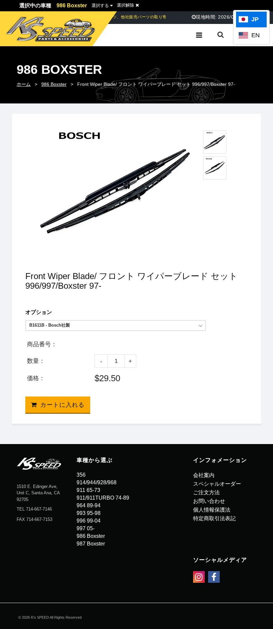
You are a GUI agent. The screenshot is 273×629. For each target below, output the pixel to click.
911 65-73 (88, 490)
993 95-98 (89, 513)
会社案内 (203, 475)
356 (81, 475)
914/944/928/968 (97, 482)
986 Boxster (54, 84)
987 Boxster (91, 544)
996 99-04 (89, 521)
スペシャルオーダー (217, 484)
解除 (126, 5)
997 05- (86, 528)
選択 (100, 5)
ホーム (24, 84)
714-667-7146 (39, 509)
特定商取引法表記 (214, 518)
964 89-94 (89, 505)
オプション (38, 312)
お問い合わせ (209, 501)
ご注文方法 (206, 492)
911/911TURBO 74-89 (103, 498)
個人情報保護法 (211, 510)
